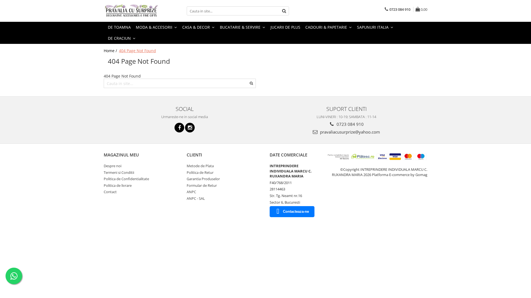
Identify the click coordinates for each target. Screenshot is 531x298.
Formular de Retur (202, 185)
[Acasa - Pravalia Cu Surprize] (131, 11)
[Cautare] (284, 10)
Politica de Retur (200, 172)
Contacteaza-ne (296, 211)
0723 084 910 (349, 124)
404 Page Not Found (137, 50)
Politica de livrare (118, 185)
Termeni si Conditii (119, 172)
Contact (110, 191)
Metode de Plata (200, 165)
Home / (111, 50)
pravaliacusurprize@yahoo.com (349, 132)
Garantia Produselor (203, 178)
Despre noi (112, 165)
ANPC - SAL (196, 198)
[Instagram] (190, 127)
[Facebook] (179, 127)
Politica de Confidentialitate (126, 178)
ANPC (191, 191)
